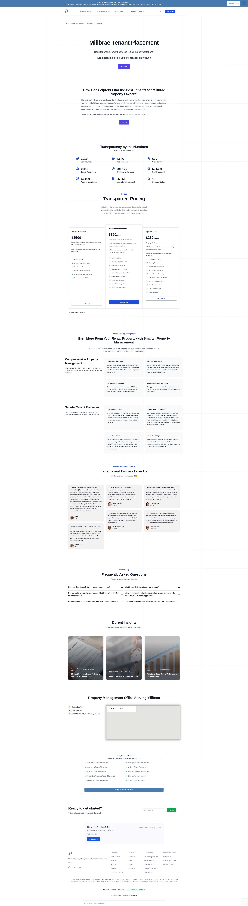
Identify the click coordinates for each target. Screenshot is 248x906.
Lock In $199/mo (233, 3)
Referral (113, 868)
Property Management (77, 23)
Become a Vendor (117, 872)
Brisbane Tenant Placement (137, 776)
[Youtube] (80, 867)
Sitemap (119, 889)
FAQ (130, 860)
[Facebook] (69, 867)
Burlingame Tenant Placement (138, 762)
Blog (130, 864)
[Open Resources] (124, 11)
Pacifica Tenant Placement (96, 771)
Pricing (113, 864)
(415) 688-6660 (92, 834)
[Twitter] (75, 867)
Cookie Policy (148, 864)
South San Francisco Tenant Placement (101, 776)
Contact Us (167, 857)
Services (114, 860)
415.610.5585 (168, 864)
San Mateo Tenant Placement (97, 762)
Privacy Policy (149, 860)
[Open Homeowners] (91, 11)
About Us (131, 857)
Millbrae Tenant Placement (137, 767)
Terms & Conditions (150, 868)
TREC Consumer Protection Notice (135, 889)
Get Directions (93, 839)
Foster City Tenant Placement (97, 780)
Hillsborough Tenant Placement (138, 771)
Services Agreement (151, 857)
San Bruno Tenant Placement (97, 767)
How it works (115, 857)
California (90, 23)
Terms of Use (148, 872)
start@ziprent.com (169, 860)
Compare (131, 868)
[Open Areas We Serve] (143, 11)
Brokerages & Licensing (109, 889)
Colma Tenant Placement (136, 780)
